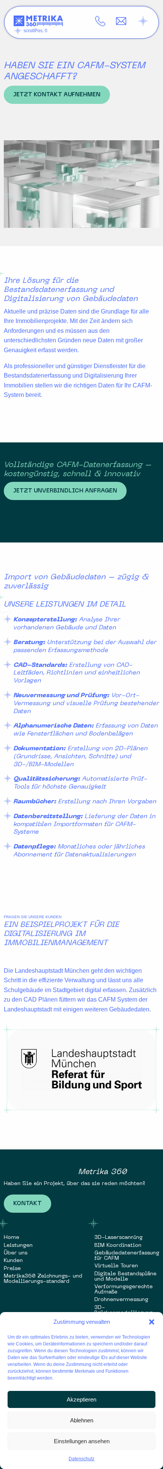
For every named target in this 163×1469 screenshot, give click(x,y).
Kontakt (27, 1203)
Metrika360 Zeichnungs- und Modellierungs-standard (43, 1279)
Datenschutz (81, 1458)
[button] (151, 1322)
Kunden (13, 1260)
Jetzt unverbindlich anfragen (65, 491)
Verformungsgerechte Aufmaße (123, 1289)
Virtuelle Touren (116, 1266)
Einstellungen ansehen (82, 1441)
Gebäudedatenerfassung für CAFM (126, 1256)
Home (11, 1237)
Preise (12, 1268)
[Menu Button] (143, 21)
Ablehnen (81, 1420)
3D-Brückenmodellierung (123, 1310)
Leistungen (18, 1245)
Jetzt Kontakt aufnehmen (56, 94)
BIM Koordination (117, 1245)
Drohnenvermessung (121, 1299)
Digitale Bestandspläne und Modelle (125, 1276)
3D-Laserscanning (118, 1237)
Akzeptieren (81, 1399)
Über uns (15, 1253)
